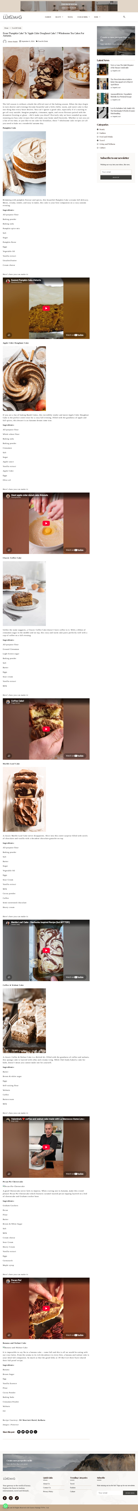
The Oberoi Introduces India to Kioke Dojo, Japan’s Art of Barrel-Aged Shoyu (122, 82)
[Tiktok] (17, 1498)
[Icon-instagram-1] (11, 1498)
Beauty (58, 17)
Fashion (48, 17)
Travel (70, 17)
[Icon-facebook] (5, 1498)
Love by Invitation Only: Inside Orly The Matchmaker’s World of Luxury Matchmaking (123, 111)
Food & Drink (83, 17)
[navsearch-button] (124, 17)
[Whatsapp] (5, 1506)
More (96, 17)
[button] (19, 1432)
